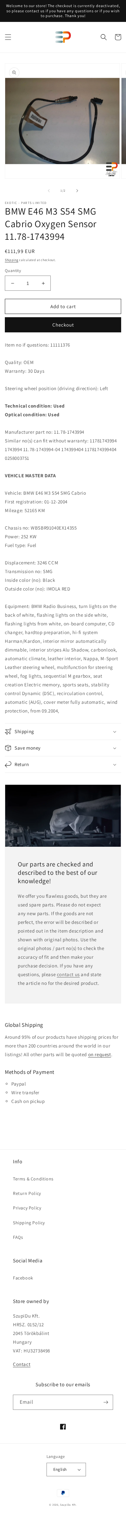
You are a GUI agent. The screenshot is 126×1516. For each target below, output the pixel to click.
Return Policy (27, 1193)
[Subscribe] (106, 1402)
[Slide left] (49, 191)
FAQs (18, 1237)
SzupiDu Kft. (68, 1504)
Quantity (13, 270)
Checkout (63, 325)
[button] (8, 37)
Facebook (23, 1278)
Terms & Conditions (33, 1179)
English (60, 1469)
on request (99, 1054)
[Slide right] (77, 191)
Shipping (11, 260)
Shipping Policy (29, 1223)
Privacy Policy (27, 1208)
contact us (68, 974)
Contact (21, 1364)
